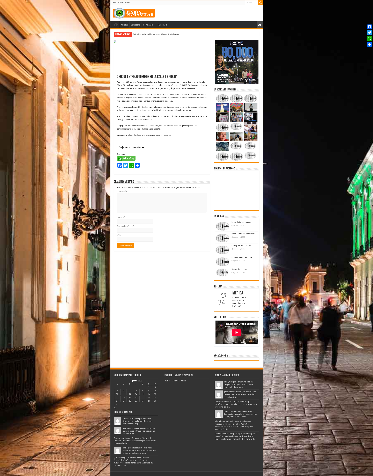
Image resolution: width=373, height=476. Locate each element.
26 (130, 401)
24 (117, 401)
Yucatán (124, 25)
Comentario (122, 191)
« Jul (115, 407)
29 (149, 401)
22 (149, 397)
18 (124, 397)
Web (119, 235)
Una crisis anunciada (240, 269)
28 (142, 401)
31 (117, 404)
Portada (115, 24)
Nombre (121, 217)
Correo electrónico (125, 226)
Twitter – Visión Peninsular (178, 375)
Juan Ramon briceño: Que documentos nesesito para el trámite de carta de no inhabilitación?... (139, 431)
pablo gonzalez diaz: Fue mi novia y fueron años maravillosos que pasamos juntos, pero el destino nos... (139, 450)
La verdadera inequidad (241, 222)
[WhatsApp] (369, 38)
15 (149, 394)
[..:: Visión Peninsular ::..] (134, 12)
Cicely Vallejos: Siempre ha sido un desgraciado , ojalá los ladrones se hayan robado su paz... (137, 421)
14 (142, 394)
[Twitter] (369, 33)
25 (124, 401)
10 (117, 394)
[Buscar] (260, 2)
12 (130, 394)
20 (136, 397)
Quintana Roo (148, 25)
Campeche (135, 25)
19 (130, 397)
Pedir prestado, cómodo (242, 245)
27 (136, 401)
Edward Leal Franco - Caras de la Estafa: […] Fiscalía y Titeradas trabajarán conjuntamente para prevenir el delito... (135, 440)
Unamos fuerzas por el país (243, 234)
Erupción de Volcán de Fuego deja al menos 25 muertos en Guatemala (160, 34)
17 (117, 397)
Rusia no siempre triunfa (242, 257)
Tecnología (162, 25)
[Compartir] (369, 44)
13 (136, 394)
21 (142, 397)
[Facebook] (369, 27)
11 (124, 394)
